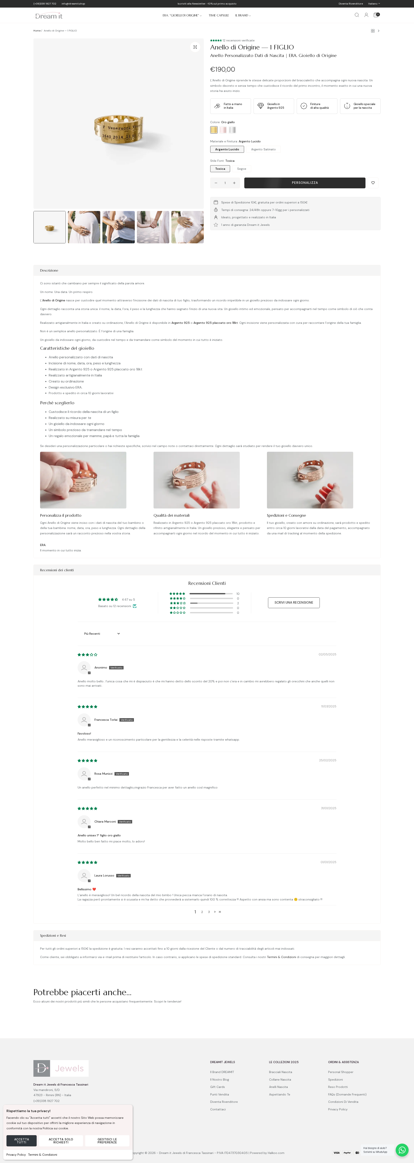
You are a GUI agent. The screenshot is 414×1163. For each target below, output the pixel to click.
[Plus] (234, 183)
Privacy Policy (16, 1155)
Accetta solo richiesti (61, 1140)
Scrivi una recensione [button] (293, 602)
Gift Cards (217, 1087)
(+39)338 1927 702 (46, 1101)
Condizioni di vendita (343, 1102)
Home (37, 30)
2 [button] (202, 912)
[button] (216, 40)
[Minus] (216, 183)
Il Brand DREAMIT (222, 1072)
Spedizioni (335, 1079)
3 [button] (209, 912)
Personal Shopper (340, 1072)
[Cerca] (356, 15)
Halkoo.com (276, 1153)
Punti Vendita (219, 1094)
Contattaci (218, 1109)
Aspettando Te (279, 1094)
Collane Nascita (280, 1079)
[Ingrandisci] (195, 47)
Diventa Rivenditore (224, 1102)
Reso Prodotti (338, 1087)
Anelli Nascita (278, 1087)
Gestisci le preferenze (107, 1140)
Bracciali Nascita (280, 1072)
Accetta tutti (21, 1140)
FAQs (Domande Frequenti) (347, 1094)
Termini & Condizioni (42, 1155)
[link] (182, 15)
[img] (87, 655)
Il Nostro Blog (219, 1079)
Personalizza (305, 183)
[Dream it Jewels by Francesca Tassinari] (48, 15)
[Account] (366, 16)
